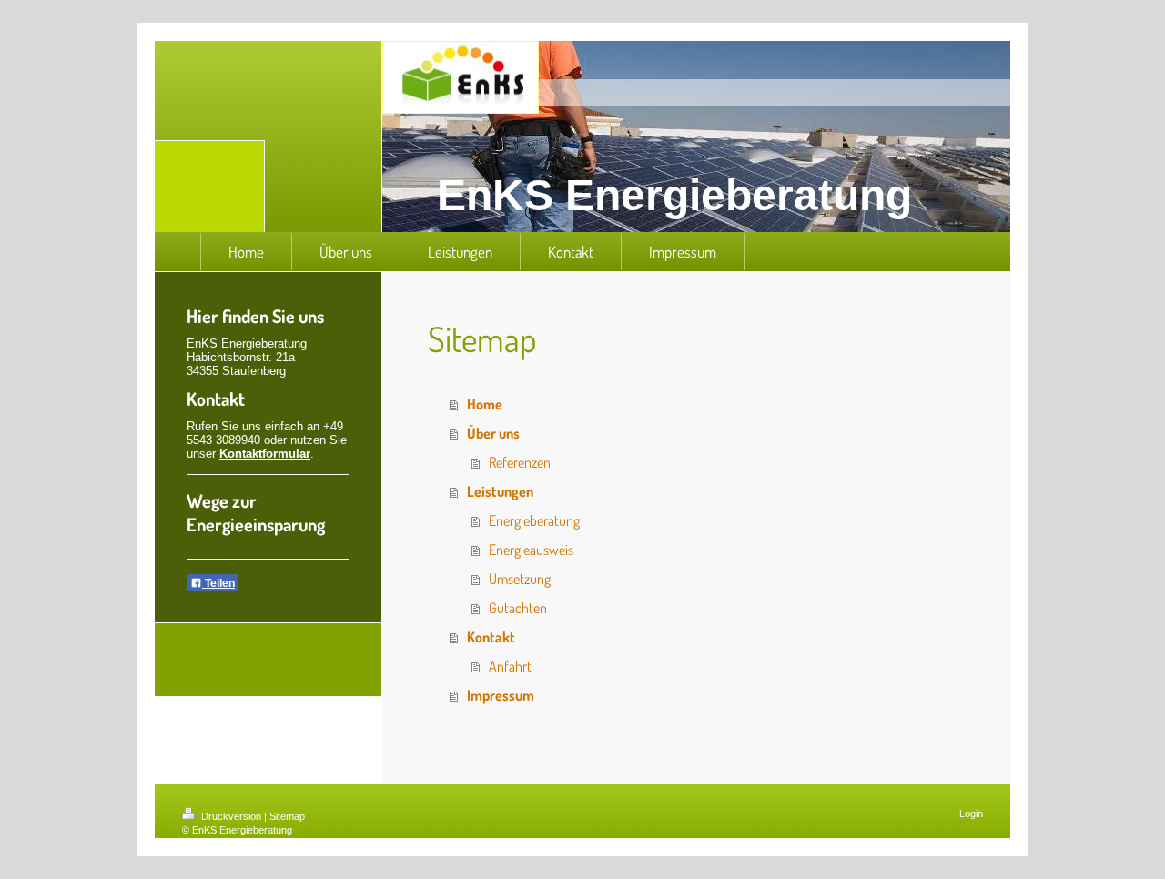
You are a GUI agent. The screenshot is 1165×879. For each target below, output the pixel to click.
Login (971, 813)
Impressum (500, 695)
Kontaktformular (264, 453)
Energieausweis (531, 550)
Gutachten (518, 608)
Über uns (493, 433)
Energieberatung (534, 520)
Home (484, 404)
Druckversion (231, 816)
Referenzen (520, 462)
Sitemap (287, 816)
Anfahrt (510, 666)
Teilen (218, 583)
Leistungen (500, 491)
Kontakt (491, 637)
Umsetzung (520, 579)
